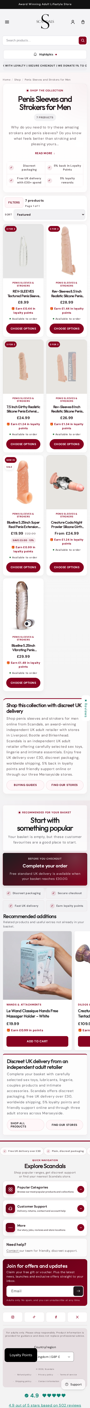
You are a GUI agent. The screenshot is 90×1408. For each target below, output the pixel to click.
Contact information (48, 1381)
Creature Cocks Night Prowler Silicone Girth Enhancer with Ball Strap (66, 529)
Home (6, 79)
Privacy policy (45, 1374)
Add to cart (37, 1041)
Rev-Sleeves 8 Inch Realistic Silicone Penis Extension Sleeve (66, 411)
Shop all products (18, 1124)
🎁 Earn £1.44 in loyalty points (67, 310)
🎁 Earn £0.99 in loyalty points (23, 549)
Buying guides (25, 785)
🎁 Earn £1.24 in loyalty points (23, 426)
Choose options (23, 328)
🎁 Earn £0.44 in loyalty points (23, 310)
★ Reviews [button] (86, 708)
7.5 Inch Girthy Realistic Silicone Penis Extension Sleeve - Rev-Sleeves (23, 411)
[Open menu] (7, 22)
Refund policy (24, 1374)
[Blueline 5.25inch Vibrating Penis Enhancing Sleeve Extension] (23, 605)
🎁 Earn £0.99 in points (24, 1030)
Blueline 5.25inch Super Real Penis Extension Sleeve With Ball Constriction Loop (23, 529)
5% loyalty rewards (67, 180)
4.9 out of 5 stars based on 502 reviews (45, 1405)
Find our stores (64, 785)
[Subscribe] (78, 1291)
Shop (17, 79)
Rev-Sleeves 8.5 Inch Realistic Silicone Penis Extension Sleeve (66, 295)
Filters (14, 202)
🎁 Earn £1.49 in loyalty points (23, 665)
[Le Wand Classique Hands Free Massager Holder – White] (37, 965)
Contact (12, 1251)
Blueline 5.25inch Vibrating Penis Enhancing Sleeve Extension (23, 652)
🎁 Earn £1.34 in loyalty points (67, 426)
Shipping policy (23, 1381)
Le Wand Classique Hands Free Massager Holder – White (32, 1013)
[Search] (83, 40)
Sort (8, 214)
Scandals (49, 1369)
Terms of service (68, 1374)
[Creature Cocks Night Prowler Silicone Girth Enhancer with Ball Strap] (66, 482)
